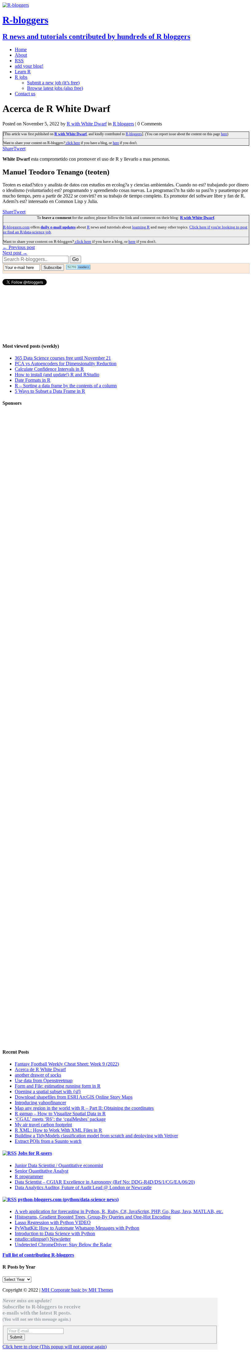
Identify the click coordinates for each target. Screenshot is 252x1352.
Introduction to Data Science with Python (55, 1233)
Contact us (25, 93)
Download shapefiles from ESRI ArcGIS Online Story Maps (73, 1097)
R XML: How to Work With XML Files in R (58, 1130)
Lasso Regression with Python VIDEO (53, 1222)
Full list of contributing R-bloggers (38, 1255)
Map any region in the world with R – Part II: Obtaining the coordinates (84, 1108)
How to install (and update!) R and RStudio (57, 374)
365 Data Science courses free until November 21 (63, 358)
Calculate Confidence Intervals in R (49, 369)
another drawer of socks (38, 1075)
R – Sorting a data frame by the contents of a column (66, 385)
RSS (19, 60)
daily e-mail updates (58, 227)
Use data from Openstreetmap (44, 1080)
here (224, 134)
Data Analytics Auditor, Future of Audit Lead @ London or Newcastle (83, 1187)
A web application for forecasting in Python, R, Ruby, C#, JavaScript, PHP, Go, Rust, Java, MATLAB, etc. (119, 1211)
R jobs (21, 77)
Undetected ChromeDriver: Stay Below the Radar (63, 1244)
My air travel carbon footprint (43, 1124)
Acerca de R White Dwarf (40, 1069)
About (21, 55)
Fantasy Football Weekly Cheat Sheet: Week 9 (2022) (67, 1064)
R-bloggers (134, 134)
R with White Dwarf (87, 123)
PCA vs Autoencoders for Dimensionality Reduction (65, 363)
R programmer (29, 1176)
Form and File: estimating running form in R (57, 1086)
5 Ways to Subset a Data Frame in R (50, 391)
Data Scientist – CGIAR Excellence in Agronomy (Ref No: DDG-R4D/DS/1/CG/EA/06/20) (105, 1182)
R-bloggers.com (16, 227)
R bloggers (123, 123)
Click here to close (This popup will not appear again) (54, 1346)
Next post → (14, 252)
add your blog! (29, 66)
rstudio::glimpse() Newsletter (43, 1239)
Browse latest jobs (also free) (55, 88)
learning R (141, 227)
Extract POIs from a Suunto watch (48, 1141)
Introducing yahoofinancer (40, 1102)
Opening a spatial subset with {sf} (48, 1091)
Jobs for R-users (35, 1153)
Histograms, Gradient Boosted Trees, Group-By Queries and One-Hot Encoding (93, 1217)
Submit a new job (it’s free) (53, 82)
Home (21, 49)
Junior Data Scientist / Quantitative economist (59, 1165)
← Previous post (18, 247)
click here (72, 143)
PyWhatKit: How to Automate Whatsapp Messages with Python (77, 1228)
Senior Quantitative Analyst (41, 1171)
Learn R (23, 71)
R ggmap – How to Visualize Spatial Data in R (60, 1113)
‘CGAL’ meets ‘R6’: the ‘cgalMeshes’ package (60, 1119)
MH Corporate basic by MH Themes (77, 1290)
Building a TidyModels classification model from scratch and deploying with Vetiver (96, 1135)
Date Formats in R (32, 380)
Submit (16, 1337)
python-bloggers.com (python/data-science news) (68, 1199)
